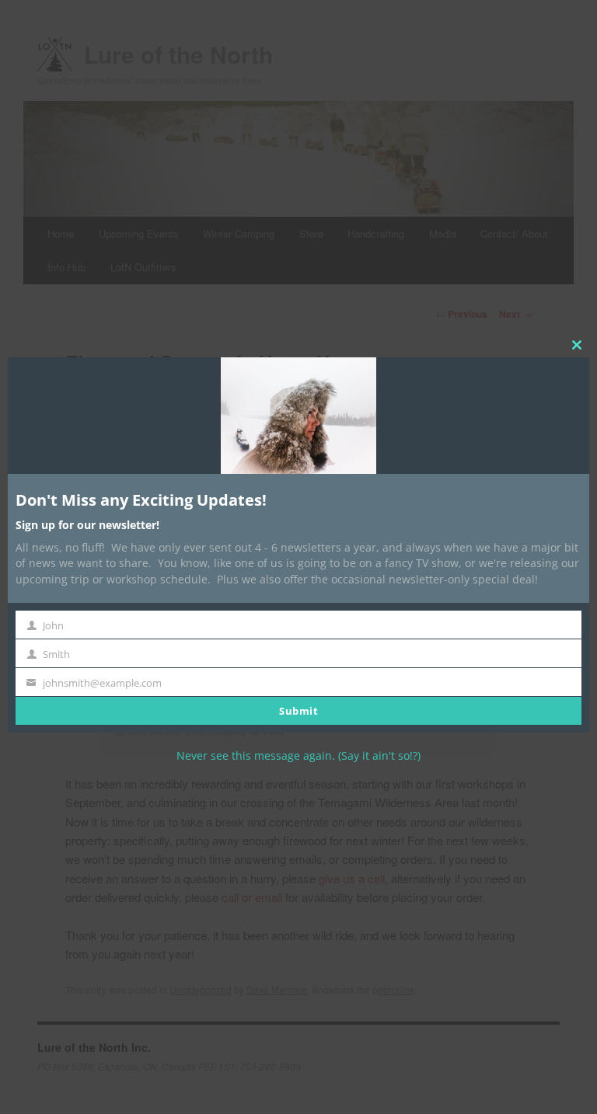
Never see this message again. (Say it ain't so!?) (298, 755)
